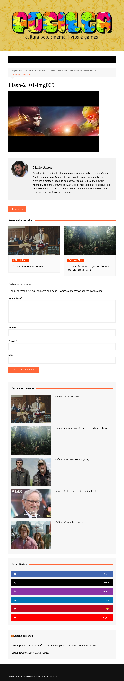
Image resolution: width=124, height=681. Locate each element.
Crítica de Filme (20, 260)
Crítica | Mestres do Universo (69, 522)
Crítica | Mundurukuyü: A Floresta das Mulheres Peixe (81, 428)
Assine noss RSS (23, 635)
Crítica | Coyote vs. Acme (27, 266)
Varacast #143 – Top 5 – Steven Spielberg (75, 491)
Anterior (19, 209)
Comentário (15, 298)
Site (10, 355)
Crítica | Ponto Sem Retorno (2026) (72, 459)
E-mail (12, 341)
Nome (12, 327)
